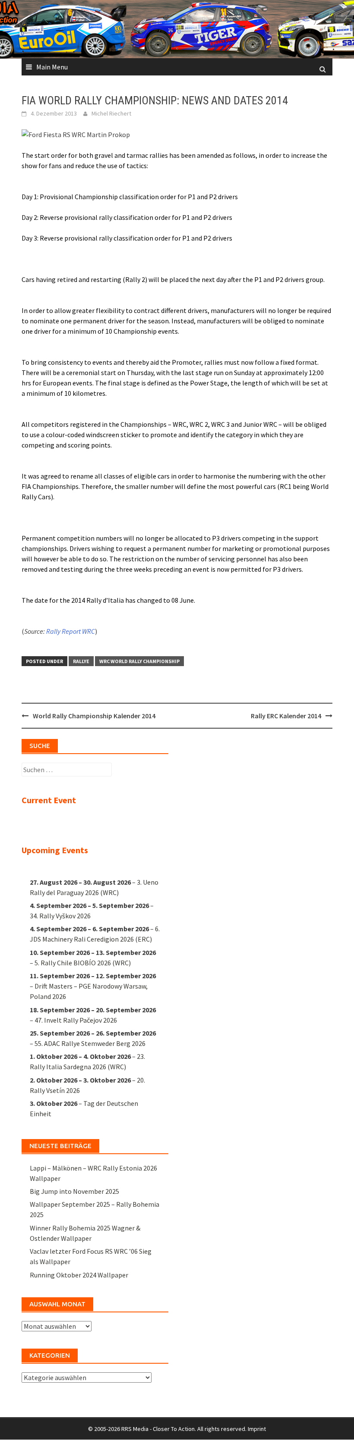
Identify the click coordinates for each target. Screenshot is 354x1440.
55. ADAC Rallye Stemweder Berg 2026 (90, 1043)
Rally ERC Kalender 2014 (286, 715)
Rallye (81, 661)
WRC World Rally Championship (139, 661)
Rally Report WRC (70, 631)
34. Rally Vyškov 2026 (60, 915)
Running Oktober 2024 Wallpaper (79, 1275)
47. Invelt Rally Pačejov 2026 (76, 1020)
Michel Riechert (111, 113)
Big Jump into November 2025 (74, 1191)
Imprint (257, 1429)
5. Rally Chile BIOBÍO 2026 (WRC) (83, 962)
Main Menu (52, 67)
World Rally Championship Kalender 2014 (94, 715)
